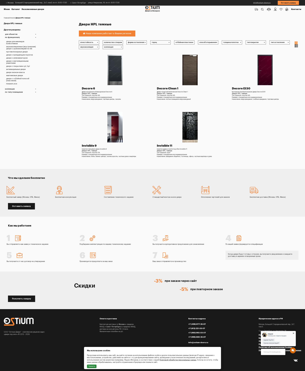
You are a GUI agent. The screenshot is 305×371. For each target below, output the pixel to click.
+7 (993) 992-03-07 (197, 333)
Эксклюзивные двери (33, 9)
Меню (7, 9)
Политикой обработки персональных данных (178, 360)
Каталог (16, 9)
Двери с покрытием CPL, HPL (18, 66)
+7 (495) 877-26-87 (197, 324)
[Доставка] (256, 9)
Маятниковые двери (14, 75)
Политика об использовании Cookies (275, 347)
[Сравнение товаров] (269, 9)
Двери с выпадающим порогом (19, 55)
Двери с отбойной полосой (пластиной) (17, 80)
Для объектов (11, 34)
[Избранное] (281, 9)
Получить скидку (21, 299)
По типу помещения (14, 92)
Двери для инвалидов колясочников (15, 42)
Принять (91, 366)
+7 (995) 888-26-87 (197, 337)
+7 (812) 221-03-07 (196, 328)
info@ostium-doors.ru (262, 3)
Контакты (296, 9)
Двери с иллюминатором (17, 58)
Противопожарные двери (17, 52)
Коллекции (10, 89)
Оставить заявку (288, 3)
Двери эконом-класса (15, 72)
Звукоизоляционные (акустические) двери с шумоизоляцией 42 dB (21, 48)
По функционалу (12, 37)
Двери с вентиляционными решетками (17, 62)
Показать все (11, 84)
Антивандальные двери (16, 69)
